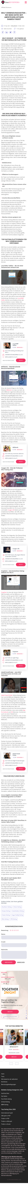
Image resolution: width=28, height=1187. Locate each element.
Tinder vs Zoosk (5, 1124)
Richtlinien (4, 1082)
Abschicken (8, 962)
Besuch (21, 360)
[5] (18, 930)
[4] (16, 930)
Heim (2, 1074)
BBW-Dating (4, 1104)
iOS (12, 712)
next (17, 1063)
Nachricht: (4, 949)
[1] (10, 930)
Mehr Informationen (8, 360)
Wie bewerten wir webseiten (9, 1079)
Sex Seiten (4, 1096)
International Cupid (7, 1113)
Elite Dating (5, 919)
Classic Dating (6, 915)
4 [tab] (26, 1017)
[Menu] (26, 2)
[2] (12, 930)
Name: (3, 934)
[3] (14, 930)
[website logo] (6, 345)
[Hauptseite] (10, 2)
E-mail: (3, 942)
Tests (2, 1076)
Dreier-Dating (17, 907)
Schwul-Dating (5, 1102)
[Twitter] (10, 32)
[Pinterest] (14, 32)
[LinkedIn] (6, 32)
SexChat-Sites (5, 1093)
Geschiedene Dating (18, 911)
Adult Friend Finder (6, 695)
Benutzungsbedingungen (8, 1084)
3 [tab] (26, 1015)
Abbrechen (21, 962)
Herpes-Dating (6, 911)
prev (11, 1063)
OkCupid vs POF (5, 1116)
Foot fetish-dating (6, 1099)
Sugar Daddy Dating (17, 915)
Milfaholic (9, 390)
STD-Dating (14, 919)
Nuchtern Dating (6, 907)
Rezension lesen (14, 1053)
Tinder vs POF (5, 1118)
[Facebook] (2, 32)
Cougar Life (11, 510)
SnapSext (4, 592)
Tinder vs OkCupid (6, 1121)
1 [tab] (26, 1010)
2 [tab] (26, 1013)
